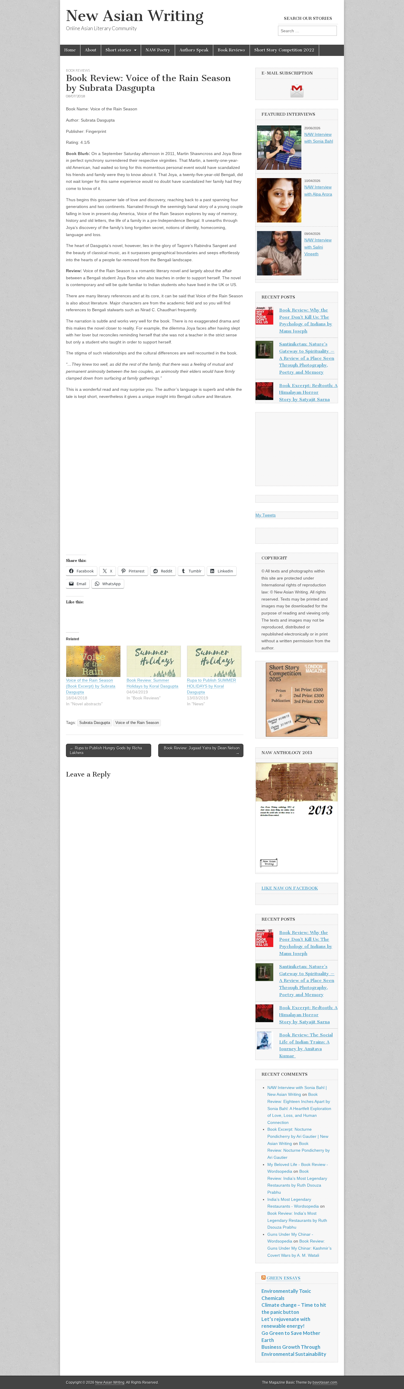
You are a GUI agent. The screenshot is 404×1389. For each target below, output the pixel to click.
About (90, 50)
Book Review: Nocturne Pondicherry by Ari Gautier (298, 1150)
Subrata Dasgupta (94, 723)
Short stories (118, 50)
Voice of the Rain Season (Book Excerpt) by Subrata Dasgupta (90, 686)
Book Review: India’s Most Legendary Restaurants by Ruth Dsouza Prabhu (297, 1220)
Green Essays (283, 1278)
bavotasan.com (325, 1382)
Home (70, 50)
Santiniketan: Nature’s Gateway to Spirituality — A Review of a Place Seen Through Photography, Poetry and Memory (306, 358)
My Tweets (266, 515)
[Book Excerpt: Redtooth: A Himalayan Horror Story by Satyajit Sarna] (264, 392)
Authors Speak (194, 50)
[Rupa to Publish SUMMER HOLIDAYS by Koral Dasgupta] (214, 661)
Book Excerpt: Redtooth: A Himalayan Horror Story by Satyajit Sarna (308, 392)
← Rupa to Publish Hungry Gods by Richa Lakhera (106, 750)
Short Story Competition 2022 (284, 50)
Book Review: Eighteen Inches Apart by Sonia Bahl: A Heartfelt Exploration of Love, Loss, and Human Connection (299, 1108)
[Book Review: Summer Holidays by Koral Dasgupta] (154, 661)
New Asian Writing (134, 16)
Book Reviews (231, 50)
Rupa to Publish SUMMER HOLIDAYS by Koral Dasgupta (211, 686)
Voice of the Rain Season (137, 723)
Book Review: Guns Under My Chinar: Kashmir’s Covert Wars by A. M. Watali (299, 1248)
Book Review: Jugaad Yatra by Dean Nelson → (202, 750)
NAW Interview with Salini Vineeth (318, 247)
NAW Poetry (158, 50)
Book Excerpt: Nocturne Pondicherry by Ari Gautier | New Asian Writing (297, 1136)
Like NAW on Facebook (289, 888)
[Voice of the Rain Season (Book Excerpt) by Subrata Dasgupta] (93, 661)
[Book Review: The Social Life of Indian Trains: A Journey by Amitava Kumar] (264, 1042)
